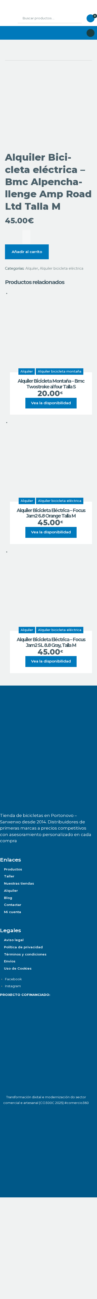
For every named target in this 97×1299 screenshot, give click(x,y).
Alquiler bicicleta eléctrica (61, 268)
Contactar (12, 905)
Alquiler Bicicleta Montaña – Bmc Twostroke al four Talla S (51, 384)
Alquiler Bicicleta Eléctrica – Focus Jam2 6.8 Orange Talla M (51, 513)
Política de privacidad (23, 947)
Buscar (74, 18)
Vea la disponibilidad (51, 403)
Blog (8, 898)
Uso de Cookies (18, 968)
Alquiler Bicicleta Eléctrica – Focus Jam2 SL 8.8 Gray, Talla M (51, 642)
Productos (13, 869)
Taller (9, 876)
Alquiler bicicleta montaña (59, 371)
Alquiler (31, 268)
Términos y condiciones (25, 954)
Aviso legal (14, 940)
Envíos (9, 961)
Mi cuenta (12, 912)
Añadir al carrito (27, 251)
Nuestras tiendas (19, 883)
